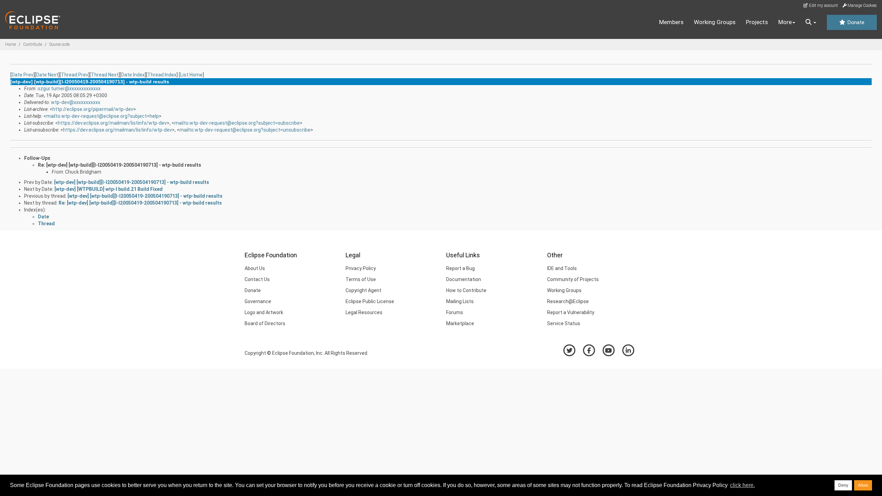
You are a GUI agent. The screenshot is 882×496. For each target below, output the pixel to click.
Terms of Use (361, 279)
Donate (855, 22)
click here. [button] (742, 485)
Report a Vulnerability (570, 312)
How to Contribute (466, 290)
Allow (863, 485)
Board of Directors (265, 323)
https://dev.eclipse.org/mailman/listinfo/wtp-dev (112, 123)
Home (10, 44)
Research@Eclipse (568, 301)
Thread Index (161, 75)
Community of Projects (573, 279)
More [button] (785, 22)
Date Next (47, 75)
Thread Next (105, 75)
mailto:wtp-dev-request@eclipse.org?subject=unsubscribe (245, 130)
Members (671, 22)
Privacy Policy (361, 268)
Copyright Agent (363, 290)
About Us (255, 268)
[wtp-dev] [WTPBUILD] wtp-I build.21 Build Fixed (108, 189)
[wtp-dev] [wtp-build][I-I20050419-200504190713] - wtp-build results (131, 182)
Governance (258, 301)
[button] (811, 22)
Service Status (563, 323)
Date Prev (22, 75)
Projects (757, 22)
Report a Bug (460, 268)
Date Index (133, 75)
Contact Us (257, 279)
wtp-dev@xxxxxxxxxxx (75, 102)
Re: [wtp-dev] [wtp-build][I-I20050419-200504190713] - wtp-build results (119, 165)
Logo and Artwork (264, 312)
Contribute (32, 44)
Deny (843, 485)
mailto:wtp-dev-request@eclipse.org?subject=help (102, 116)
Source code (59, 44)
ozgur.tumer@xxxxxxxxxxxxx (69, 88)
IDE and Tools (562, 268)
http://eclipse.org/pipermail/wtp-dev (92, 109)
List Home (191, 75)
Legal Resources (364, 312)
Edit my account (823, 5)
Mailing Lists (460, 301)
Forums (454, 312)
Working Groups (715, 22)
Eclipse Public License (370, 301)
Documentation (463, 279)
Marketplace (460, 323)
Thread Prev (74, 75)
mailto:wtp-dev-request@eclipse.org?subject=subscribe (237, 123)
